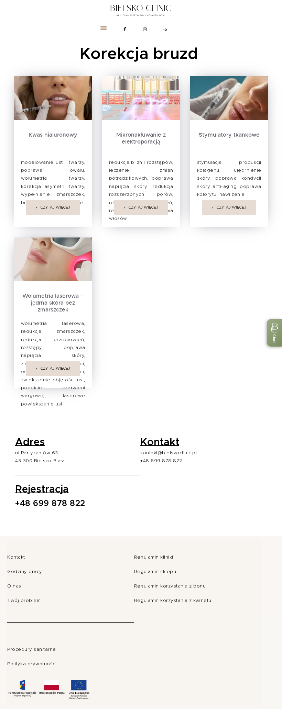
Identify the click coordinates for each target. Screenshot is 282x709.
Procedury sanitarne (31, 649)
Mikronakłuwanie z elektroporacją (141, 138)
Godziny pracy (24, 572)
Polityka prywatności (31, 664)
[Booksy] (165, 29)
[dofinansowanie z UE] (48, 700)
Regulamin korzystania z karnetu (172, 601)
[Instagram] (145, 29)
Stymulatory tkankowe (229, 134)
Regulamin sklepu (155, 572)
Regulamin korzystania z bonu (170, 586)
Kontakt (16, 557)
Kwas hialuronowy (53, 134)
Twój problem (24, 601)
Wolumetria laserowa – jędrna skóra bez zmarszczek (53, 303)
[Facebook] (125, 29)
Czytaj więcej (55, 207)
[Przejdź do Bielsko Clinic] (141, 9)
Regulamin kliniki (153, 557)
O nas (14, 586)
